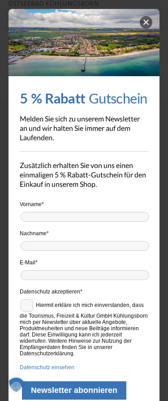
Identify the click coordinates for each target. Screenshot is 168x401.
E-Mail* (29, 262)
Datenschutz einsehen (47, 367)
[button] (16, 385)
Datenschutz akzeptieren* (51, 292)
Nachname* (34, 233)
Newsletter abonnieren (74, 390)
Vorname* (32, 204)
